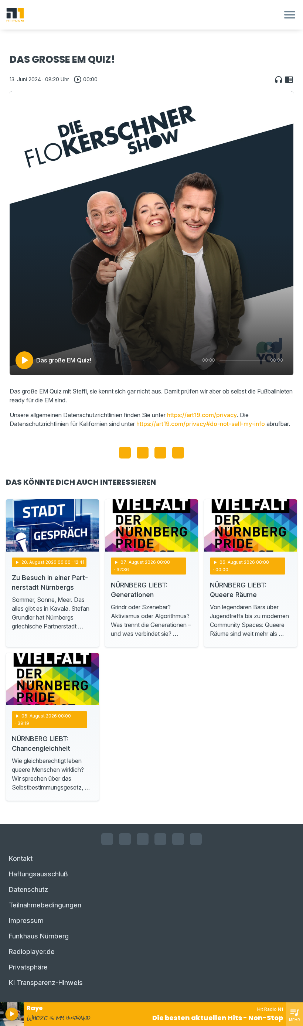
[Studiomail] (178, 839)
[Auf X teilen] (143, 453)
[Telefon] (196, 839)
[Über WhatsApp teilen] (160, 453)
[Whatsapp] (160, 839)
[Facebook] (107, 839)
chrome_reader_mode (289, 79)
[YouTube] (143, 839)
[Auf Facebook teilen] (125, 453)
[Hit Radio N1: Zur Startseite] (142, 14)
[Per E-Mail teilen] (178, 453)
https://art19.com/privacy (202, 415)
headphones (278, 79)
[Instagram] (125, 839)
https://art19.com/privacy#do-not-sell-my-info (200, 423)
